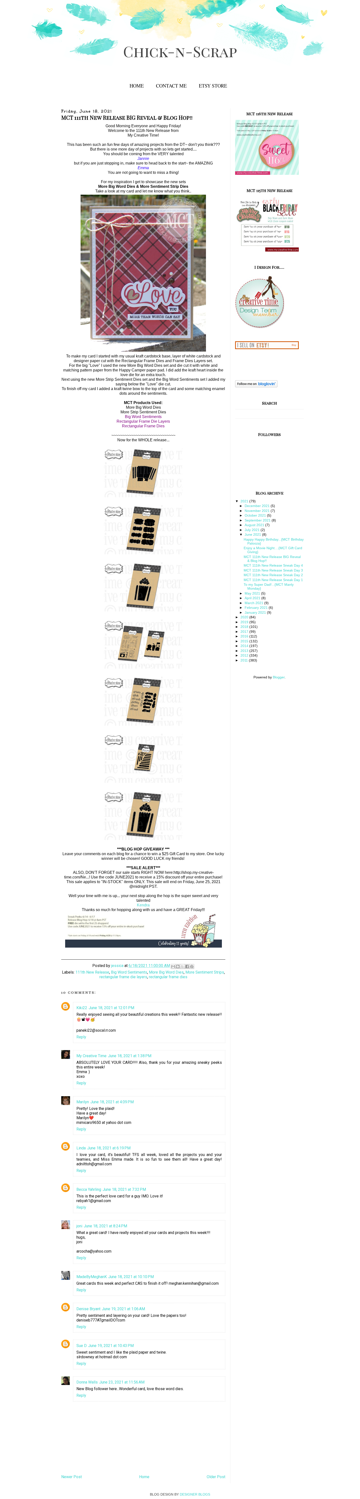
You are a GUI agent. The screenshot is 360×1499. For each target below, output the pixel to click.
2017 (244, 632)
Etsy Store (213, 85)
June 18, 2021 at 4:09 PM (112, 1102)
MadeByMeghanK (91, 1276)
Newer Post (71, 1476)
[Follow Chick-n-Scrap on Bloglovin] (256, 386)
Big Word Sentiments (129, 972)
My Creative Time (91, 1056)
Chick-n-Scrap (180, 51)
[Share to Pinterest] (191, 966)
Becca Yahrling (88, 1189)
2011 (244, 660)
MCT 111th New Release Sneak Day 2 (273, 575)
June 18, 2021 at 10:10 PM (131, 1276)
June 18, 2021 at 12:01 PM (111, 1007)
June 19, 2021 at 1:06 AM (123, 1309)
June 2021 (253, 534)
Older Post (216, 1476)
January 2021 (256, 612)
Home (137, 85)
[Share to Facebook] (187, 966)
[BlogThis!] (177, 966)
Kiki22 (81, 1007)
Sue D (81, 1345)
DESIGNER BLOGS (195, 1494)
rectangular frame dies (168, 977)
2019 (244, 622)
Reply (81, 1037)
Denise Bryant (88, 1309)
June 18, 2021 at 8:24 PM (105, 1226)
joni (79, 1226)
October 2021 (256, 515)
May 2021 (253, 593)
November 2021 (258, 511)
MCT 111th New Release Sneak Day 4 (273, 565)
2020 (244, 617)
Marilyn (82, 1102)
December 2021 (258, 506)
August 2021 (255, 525)
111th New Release (92, 972)
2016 (244, 636)
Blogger (279, 677)
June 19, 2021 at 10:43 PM (111, 1345)
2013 (244, 651)
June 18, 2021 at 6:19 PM (109, 1148)
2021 (244, 501)
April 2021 (253, 598)
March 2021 (254, 603)
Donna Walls (87, 1382)
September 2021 (258, 520)
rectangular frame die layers (123, 977)
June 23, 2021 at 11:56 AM (121, 1382)
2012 (244, 655)
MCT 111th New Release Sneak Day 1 (273, 580)
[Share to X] (182, 966)
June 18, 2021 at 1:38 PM (129, 1056)
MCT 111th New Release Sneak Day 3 (273, 570)
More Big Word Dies (166, 972)
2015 (244, 641)
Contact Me (171, 85)
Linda (81, 1148)
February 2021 (257, 608)
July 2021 (253, 530)
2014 (244, 646)
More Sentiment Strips (204, 972)
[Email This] (173, 966)
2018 (244, 627)
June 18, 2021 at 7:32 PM (124, 1189)
